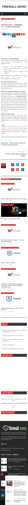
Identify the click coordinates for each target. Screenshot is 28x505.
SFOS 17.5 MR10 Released (8, 263)
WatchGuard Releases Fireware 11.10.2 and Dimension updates (12, 240)
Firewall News (14, 6)
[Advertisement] (14, 374)
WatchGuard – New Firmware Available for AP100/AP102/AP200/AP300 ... (13, 144)
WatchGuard (12, 18)
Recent (3, 456)
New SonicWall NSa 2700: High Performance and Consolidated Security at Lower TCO (20, 484)
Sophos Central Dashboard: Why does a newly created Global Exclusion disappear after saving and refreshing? (20, 493)
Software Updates (5, 18)
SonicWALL (18, 480)
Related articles (6, 179)
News (15, 480)
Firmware (4, 183)
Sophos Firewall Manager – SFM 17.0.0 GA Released (12, 309)
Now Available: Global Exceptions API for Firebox (13, 199)
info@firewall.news (6, 451)
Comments (15, 456)
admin (3, 29)
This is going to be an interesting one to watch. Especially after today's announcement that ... (14, 399)
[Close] (26, 477)
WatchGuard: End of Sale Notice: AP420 (19, 501)
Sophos (11, 204)
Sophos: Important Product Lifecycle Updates (16, 468)
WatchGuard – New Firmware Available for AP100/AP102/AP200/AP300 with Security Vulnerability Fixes (12, 285)
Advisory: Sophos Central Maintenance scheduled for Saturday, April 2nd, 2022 (17, 460)
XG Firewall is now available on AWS (10, 219)
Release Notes (11, 77)
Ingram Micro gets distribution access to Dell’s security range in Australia (14, 403)
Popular (8, 456)
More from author (16, 179)
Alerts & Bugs (17, 489)
